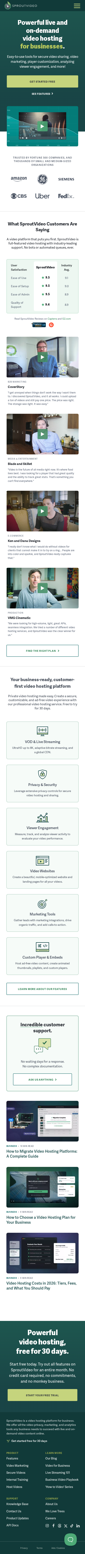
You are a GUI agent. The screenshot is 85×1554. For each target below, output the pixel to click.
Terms (39, 1547)
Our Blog (51, 1458)
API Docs (12, 1525)
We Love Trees (55, 1511)
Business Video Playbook (62, 1479)
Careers (50, 1518)
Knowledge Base (17, 1504)
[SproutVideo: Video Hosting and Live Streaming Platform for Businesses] (23, 5)
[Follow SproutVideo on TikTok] (72, 1526)
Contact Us (13, 1511)
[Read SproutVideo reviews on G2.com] (51, 325)
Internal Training (17, 1479)
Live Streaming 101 (57, 1472)
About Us (51, 1504)
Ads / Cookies (58, 1547)
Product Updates (17, 1518)
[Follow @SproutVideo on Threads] (59, 1526)
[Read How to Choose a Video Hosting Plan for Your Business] (42, 1187)
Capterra (52, 318)
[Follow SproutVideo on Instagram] (47, 1526)
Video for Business (57, 1465)
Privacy (24, 1547)
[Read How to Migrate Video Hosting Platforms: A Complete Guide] (42, 1121)
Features (12, 1458)
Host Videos (14, 1487)
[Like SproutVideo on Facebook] (53, 1526)
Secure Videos (15, 1472)
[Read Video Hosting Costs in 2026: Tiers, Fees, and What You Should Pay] (42, 1253)
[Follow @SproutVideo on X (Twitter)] (66, 1526)
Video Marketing (17, 1465)
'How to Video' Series (59, 1487)
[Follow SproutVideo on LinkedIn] (78, 1526)
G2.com (66, 318)
